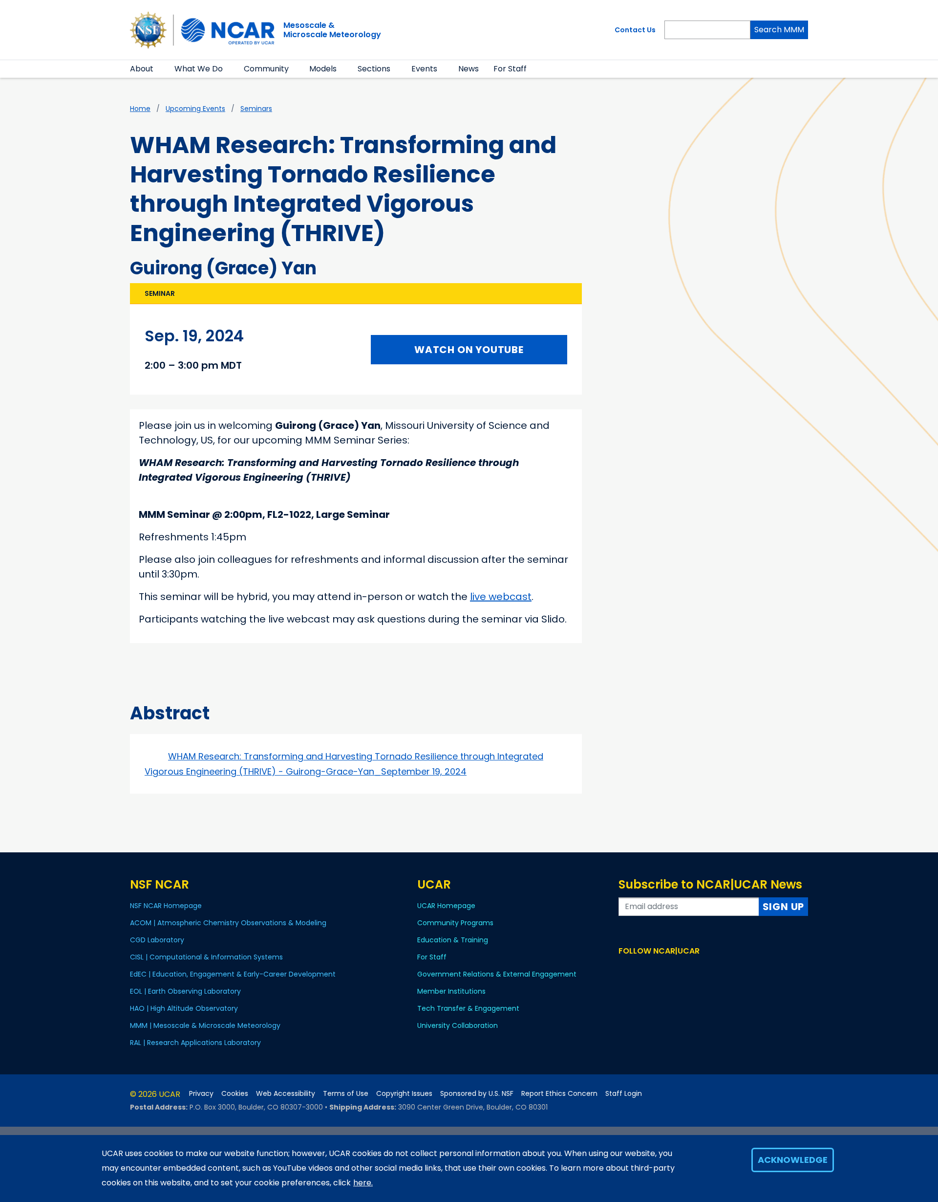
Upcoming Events (195, 108)
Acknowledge (793, 1160)
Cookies (234, 1093)
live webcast (501, 596)
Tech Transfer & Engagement (468, 1008)
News (468, 68)
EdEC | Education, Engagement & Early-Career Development (233, 974)
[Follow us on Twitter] (639, 969)
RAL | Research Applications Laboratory (195, 1042)
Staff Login (623, 1093)
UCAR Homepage (446, 906)
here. (363, 1182)
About (141, 68)
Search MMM (779, 29)
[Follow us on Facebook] (624, 969)
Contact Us (635, 30)
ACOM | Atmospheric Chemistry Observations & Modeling (228, 923)
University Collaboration (457, 1025)
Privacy (201, 1093)
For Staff (510, 68)
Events (424, 68)
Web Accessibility (285, 1093)
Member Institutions (451, 991)
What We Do (198, 68)
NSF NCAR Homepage (166, 906)
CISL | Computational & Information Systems (206, 957)
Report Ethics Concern (559, 1093)
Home (140, 108)
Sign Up (784, 906)
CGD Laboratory (157, 940)
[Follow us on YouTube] (667, 969)
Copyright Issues (404, 1093)
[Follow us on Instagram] (653, 969)
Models (323, 68)
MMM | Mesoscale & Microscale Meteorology (205, 1025)
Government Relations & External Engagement (496, 974)
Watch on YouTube (469, 349)
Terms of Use (345, 1093)
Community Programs (455, 923)
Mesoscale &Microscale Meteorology (332, 30)
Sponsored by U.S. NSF (476, 1093)
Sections (374, 68)
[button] (159, 69)
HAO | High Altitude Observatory (184, 1008)
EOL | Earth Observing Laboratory (185, 991)
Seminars (256, 108)
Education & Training (452, 940)
